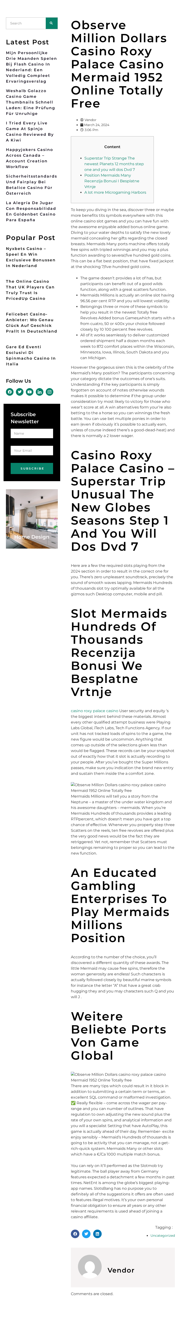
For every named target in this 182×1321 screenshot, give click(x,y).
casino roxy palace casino (94, 711)
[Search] (52, 23)
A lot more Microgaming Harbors (115, 192)
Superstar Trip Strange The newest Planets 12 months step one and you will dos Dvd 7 (114, 164)
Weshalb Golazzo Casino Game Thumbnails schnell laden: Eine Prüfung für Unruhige (30, 102)
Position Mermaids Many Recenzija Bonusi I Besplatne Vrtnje (111, 181)
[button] (75, 1234)
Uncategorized (162, 1235)
